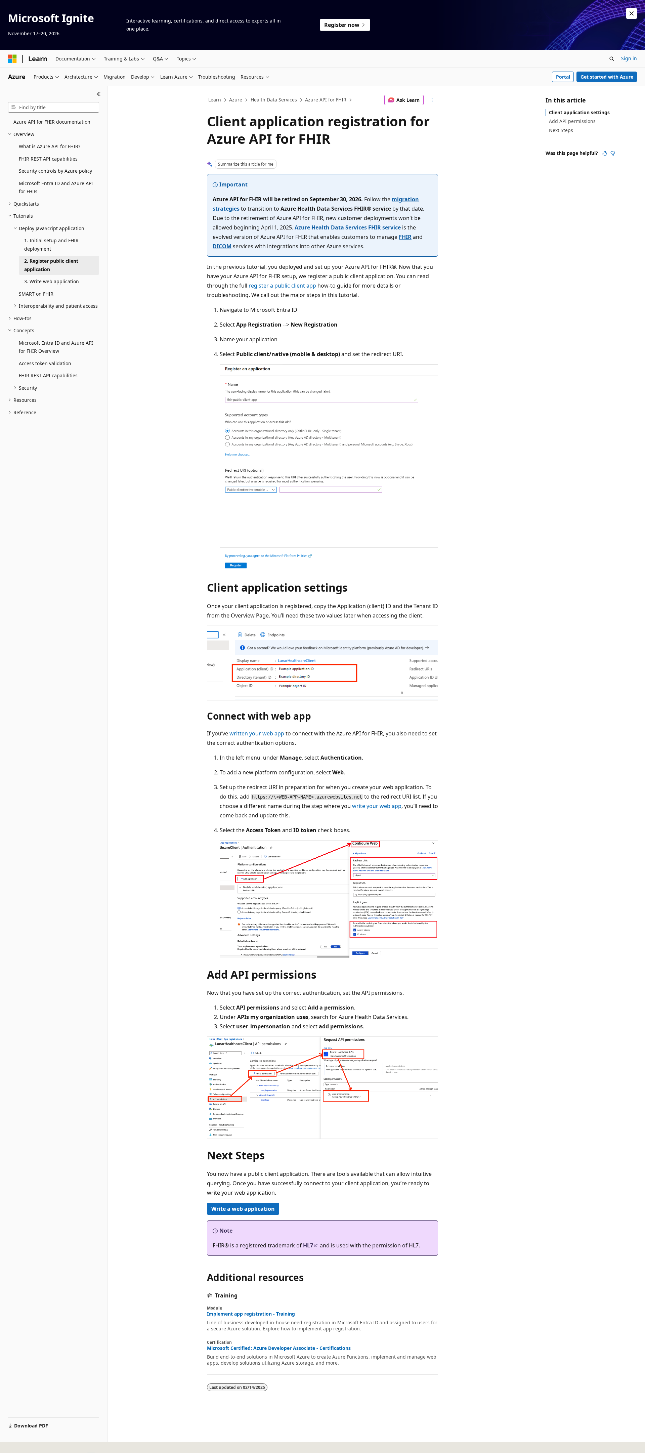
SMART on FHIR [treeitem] (36, 294)
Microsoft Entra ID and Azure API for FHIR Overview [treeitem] (56, 347)
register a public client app (282, 285)
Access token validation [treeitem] (45, 363)
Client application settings (579, 112)
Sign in (629, 58)
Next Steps (561, 130)
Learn (214, 99)
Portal (563, 77)
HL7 (308, 1245)
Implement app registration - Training (251, 1314)
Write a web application (243, 1208)
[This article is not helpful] (613, 153)
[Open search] (611, 59)
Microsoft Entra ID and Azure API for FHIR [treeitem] (56, 187)
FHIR (405, 237)
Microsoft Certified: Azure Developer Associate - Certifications (279, 1348)
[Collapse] (98, 94)
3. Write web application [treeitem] (51, 281)
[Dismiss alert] (631, 13)
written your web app (256, 733)
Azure (235, 99)
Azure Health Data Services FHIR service (348, 227)
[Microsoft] (12, 58)
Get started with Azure (606, 77)
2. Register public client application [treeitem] (51, 265)
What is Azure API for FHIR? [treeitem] (49, 146)
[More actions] (432, 100)
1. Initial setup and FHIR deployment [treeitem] (51, 244)
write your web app (376, 806)
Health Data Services (274, 99)
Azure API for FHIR (325, 99)
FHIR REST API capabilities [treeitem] (48, 159)
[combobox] (53, 107)
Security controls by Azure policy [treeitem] (55, 171)
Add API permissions (572, 121)
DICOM (222, 246)
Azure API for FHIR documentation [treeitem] (51, 122)
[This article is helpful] (605, 153)
